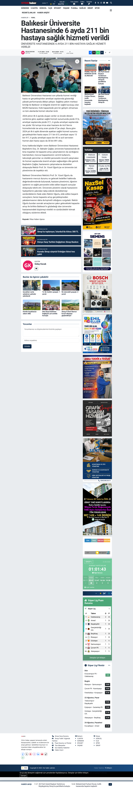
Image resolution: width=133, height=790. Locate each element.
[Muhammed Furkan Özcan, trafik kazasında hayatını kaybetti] (91, 90)
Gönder (27, 346)
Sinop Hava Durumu (62, 736)
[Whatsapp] (23, 757)
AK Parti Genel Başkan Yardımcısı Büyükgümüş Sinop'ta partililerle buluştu (103, 78)
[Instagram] (34, 754)
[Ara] (111, 3)
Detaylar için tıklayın (97, 658)
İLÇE (50, 8)
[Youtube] (42, 754)
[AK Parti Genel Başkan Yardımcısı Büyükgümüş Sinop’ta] (104, 90)
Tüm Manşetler (60, 745)
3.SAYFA (34, 8)
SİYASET (57, 8)
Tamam (23, 776)
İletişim (79, 736)
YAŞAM (66, 8)
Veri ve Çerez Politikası (98, 773)
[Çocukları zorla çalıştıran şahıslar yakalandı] (32, 285)
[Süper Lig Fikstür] (109, 665)
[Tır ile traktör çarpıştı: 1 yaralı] (51, 285)
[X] (26, 754)
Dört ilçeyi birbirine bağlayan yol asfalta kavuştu (49, 314)
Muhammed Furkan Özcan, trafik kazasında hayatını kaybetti (90, 99)
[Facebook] (23, 754)
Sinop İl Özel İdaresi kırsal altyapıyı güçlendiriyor (69, 314)
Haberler (24, 17)
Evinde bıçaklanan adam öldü (29, 313)
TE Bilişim (108, 768)
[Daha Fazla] (102, 52)
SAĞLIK (82, 8)
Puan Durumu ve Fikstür (63, 743)
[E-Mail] (36, 268)
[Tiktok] (46, 754)
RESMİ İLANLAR (28, 12)
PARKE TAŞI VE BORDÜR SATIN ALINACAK (90, 74)
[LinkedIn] (38, 754)
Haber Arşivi (59, 750)
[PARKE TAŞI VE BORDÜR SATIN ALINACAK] (91, 67)
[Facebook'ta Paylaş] (90, 52)
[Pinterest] (30, 754)
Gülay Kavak (40, 264)
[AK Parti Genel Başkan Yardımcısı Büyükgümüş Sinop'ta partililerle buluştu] (104, 67)
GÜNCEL (43, 8)
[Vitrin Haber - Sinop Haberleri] (29, 3)
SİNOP (90, 8)
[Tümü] (109, 61)
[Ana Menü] (111, 10)
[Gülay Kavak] (28, 265)
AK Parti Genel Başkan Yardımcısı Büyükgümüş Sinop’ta (103, 98)
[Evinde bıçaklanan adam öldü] (32, 305)
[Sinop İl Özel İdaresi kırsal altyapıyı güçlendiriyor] (70, 305)
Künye (98, 736)
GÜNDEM (25, 8)
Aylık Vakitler (90, 587)
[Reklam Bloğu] (97, 127)
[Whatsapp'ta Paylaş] (98, 52)
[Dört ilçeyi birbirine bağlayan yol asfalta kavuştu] (51, 305)
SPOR (97, 8)
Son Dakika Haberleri (62, 748)
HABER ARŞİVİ (43, 12)
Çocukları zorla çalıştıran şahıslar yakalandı (29, 294)
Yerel (33, 17)
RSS (25, 768)
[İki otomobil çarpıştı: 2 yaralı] (70, 285)
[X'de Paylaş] (94, 52)
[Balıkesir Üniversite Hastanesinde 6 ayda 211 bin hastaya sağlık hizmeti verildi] (51, 75)
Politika (74, 8)
